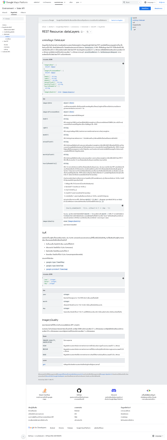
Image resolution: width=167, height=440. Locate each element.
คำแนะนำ (4, 12)
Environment (8, 8)
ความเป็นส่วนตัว (39, 436)
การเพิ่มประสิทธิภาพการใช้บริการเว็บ (38, 420)
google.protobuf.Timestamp (56, 269)
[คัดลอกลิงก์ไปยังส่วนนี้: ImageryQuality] (60, 320)
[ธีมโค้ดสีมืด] (123, 63)
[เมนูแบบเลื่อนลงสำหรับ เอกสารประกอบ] (65, 2)
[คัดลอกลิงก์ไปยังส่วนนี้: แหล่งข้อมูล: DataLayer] (67, 40)
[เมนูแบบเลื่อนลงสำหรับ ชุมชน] (81, 2)
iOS (76, 414)
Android (77, 411)
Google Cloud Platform (83, 428)
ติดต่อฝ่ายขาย (158, 8)
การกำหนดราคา (47, 2)
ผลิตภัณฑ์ (36, 2)
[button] (12, 27)
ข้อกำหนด (30, 436)
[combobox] (131, 2)
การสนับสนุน (124, 417)
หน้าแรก (44, 27)
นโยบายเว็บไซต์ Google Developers (54, 376)
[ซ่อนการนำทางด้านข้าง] (23, 436)
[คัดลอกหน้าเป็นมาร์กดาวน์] (87, 31)
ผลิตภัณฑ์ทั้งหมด (98, 428)
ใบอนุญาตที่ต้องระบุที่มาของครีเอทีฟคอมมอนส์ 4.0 (70, 374)
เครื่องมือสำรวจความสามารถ (36, 414)
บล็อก (71, 2)
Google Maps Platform (62, 27)
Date (53, 67)
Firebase (70, 428)
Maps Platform (21, 2)
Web (76, 417)
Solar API (21, 8)
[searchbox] (13, 18)
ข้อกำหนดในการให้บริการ (127, 420)
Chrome (61, 428)
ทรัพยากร (23, 12)
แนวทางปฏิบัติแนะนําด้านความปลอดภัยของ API (41, 417)
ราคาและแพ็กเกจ (125, 411)
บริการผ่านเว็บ (78, 420)
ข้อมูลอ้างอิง (14, 12)
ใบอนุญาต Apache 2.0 (106, 374)
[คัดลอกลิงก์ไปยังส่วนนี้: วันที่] (48, 233)
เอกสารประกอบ (59, 2)
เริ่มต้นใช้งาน (145, 8)
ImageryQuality (68, 92)
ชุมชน (77, 2)
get (44, 364)
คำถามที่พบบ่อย (32, 411)
